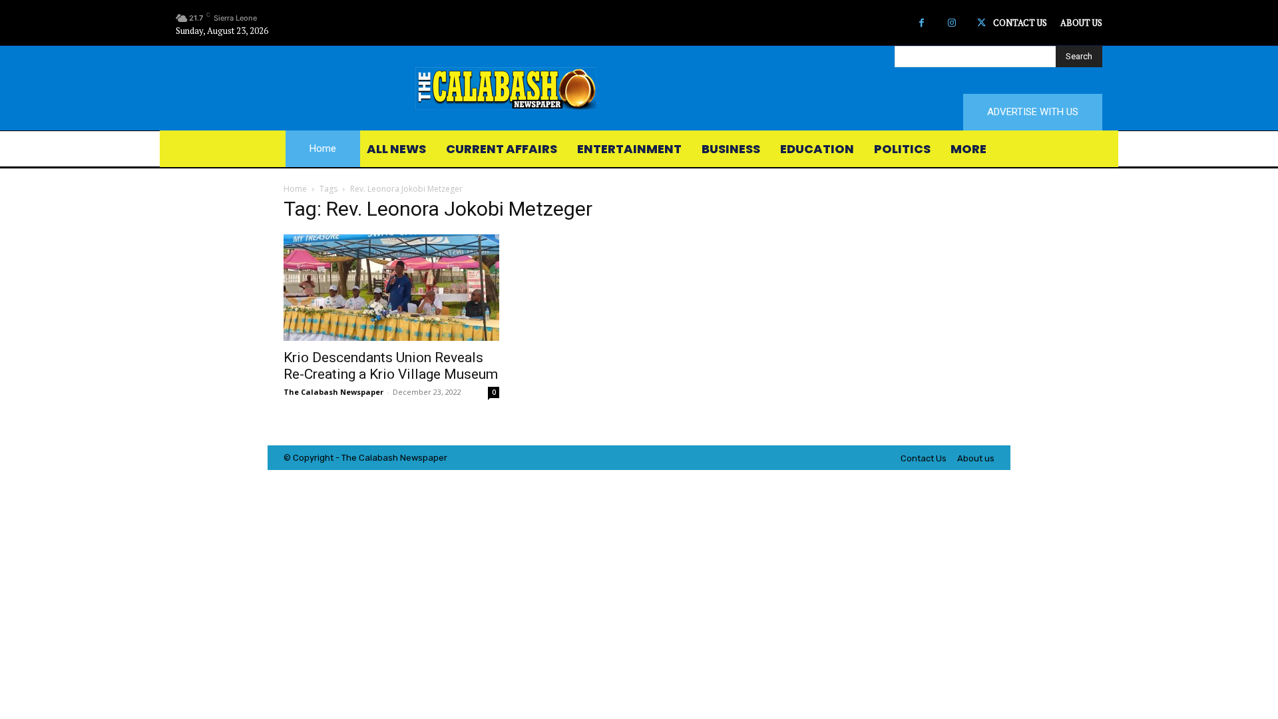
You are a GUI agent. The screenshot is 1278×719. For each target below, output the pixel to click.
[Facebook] (921, 23)
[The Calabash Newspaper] (639, 88)
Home (295, 188)
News (411, 458)
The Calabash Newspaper (333, 392)
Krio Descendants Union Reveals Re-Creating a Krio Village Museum (391, 366)
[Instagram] (951, 23)
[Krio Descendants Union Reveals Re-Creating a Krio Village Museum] (391, 287)
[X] (981, 23)
